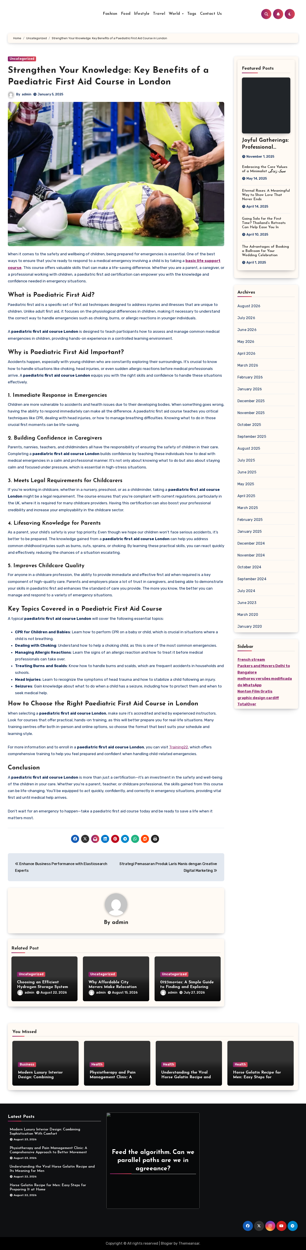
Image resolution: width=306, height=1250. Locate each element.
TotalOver (246, 704)
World (175, 14)
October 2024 (249, 567)
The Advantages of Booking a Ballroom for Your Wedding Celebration (265, 251)
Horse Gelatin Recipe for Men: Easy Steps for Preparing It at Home (257, 1077)
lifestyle (142, 14)
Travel (159, 14)
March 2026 (247, 365)
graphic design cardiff (258, 698)
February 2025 (250, 520)
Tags (191, 14)
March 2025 (247, 508)
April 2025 (246, 496)
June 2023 (246, 603)
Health (96, 1064)
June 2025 (246, 472)
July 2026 (246, 318)
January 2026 (249, 389)
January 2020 (249, 626)
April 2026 (246, 353)
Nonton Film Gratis (254, 691)
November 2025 (251, 413)
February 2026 (250, 377)
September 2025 (251, 436)
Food (126, 14)
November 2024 (251, 555)
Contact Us (211, 14)
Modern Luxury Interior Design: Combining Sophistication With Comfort (45, 1077)
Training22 (178, 747)
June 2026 (246, 330)
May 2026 (245, 341)
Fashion (110, 14)
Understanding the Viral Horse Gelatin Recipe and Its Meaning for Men (186, 1077)
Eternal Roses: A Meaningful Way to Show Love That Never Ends (266, 195)
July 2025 (246, 460)
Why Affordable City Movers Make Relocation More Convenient (112, 987)
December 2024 (251, 543)
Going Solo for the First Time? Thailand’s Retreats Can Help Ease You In (264, 223)
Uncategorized (22, 59)
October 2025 (249, 425)
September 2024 (251, 579)
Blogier (167, 1243)
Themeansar (189, 1243)
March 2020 (247, 614)
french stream (251, 659)
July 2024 (246, 591)
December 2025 (251, 401)
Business (27, 1064)
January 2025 (249, 531)
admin (26, 94)
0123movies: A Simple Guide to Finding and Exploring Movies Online (187, 987)
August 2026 (248, 306)
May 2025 (245, 484)
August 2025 (248, 448)
